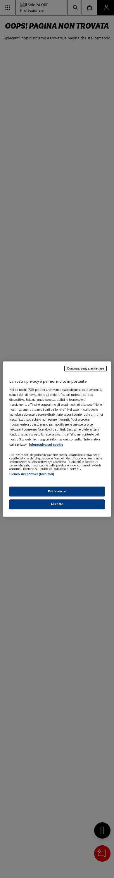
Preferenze (57, 491)
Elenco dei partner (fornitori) (31, 474)
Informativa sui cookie (46, 445)
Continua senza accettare (85, 368)
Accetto (57, 504)
